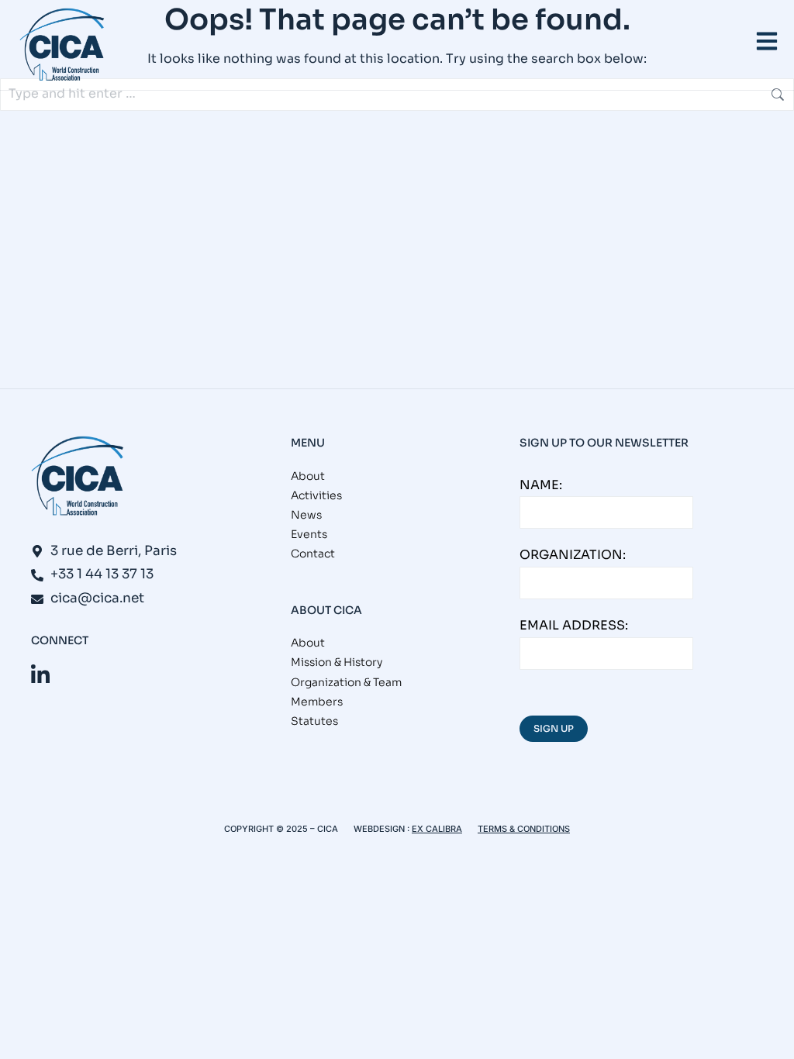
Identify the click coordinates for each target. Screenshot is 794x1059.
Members (317, 702)
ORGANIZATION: (573, 555)
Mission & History (336, 662)
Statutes (314, 721)
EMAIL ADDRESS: (574, 625)
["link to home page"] (62, 45)
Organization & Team (346, 682)
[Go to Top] (771, 1036)
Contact (313, 554)
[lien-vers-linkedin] (40, 674)
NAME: (541, 485)
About (308, 476)
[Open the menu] (766, 41)
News (306, 515)
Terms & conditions (524, 828)
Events (309, 534)
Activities (316, 495)
